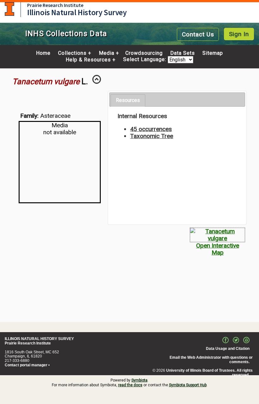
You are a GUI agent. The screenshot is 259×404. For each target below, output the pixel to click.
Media (106, 53)
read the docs (130, 385)
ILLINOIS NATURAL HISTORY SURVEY (39, 339)
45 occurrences (151, 129)
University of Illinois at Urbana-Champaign (9, 9)
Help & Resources (88, 60)
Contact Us (198, 34)
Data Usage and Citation (228, 348)
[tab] (128, 100)
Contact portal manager (26, 365)
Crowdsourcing (144, 53)
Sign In (239, 34)
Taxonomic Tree (151, 136)
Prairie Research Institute (55, 5)
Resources (128, 100)
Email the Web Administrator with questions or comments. (211, 359)
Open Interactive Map (217, 249)
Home (43, 53)
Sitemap (212, 53)
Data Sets (182, 53)
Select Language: (145, 60)
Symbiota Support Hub (188, 385)
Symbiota (139, 380)
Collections (72, 53)
